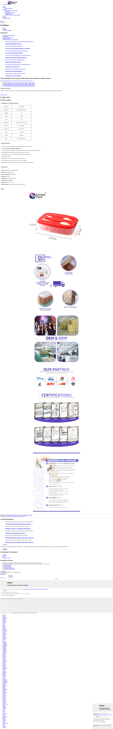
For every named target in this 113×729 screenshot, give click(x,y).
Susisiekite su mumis (7, 18)
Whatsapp (11, 576)
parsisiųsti (4, 17)
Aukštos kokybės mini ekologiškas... (14, 71)
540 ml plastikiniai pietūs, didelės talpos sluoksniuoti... (18, 524)
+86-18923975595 (7, 564)
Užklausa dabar (3, 571)
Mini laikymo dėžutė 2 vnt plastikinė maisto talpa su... (18, 528)
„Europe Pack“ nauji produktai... (13, 75)
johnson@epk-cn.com (11, 569)
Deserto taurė (7, 11)
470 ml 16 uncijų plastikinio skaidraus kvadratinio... (18, 48)
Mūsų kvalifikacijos (8, 8)
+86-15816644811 (7, 566)
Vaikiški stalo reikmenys (7, 30)
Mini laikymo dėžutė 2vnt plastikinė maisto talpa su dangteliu (14, 516)
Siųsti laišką (2, 574)
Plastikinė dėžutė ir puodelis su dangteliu (12, 14)
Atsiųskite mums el (4, 94)
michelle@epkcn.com (11, 568)
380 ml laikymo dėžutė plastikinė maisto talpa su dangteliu (19, 537)
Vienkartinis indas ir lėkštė (10, 12)
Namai (4, 6)
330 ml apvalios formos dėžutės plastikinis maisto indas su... (19, 542)
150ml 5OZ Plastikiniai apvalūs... (13, 62)
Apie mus (4, 7)
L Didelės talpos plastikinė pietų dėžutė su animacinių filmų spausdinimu (18, 515)
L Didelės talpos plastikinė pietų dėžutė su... (15, 533)
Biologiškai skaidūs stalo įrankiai (11, 10)
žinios (4, 15)
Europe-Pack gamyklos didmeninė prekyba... (16, 57)
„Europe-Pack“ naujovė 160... (12, 66)
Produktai (4, 9)
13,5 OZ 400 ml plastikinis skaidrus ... (14, 53)
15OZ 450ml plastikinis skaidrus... (13, 43)
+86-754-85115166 (7, 567)
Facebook (11, 575)
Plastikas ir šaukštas (8, 13)
